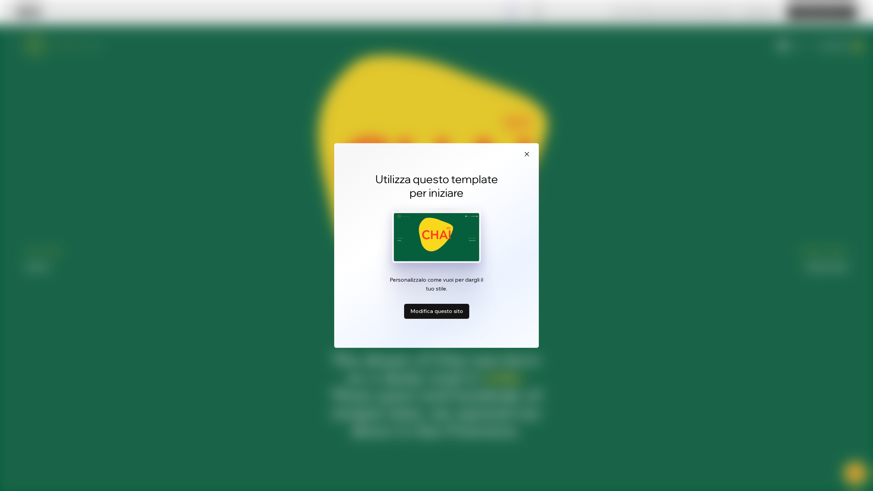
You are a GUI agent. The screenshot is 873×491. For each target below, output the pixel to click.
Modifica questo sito (436, 311)
